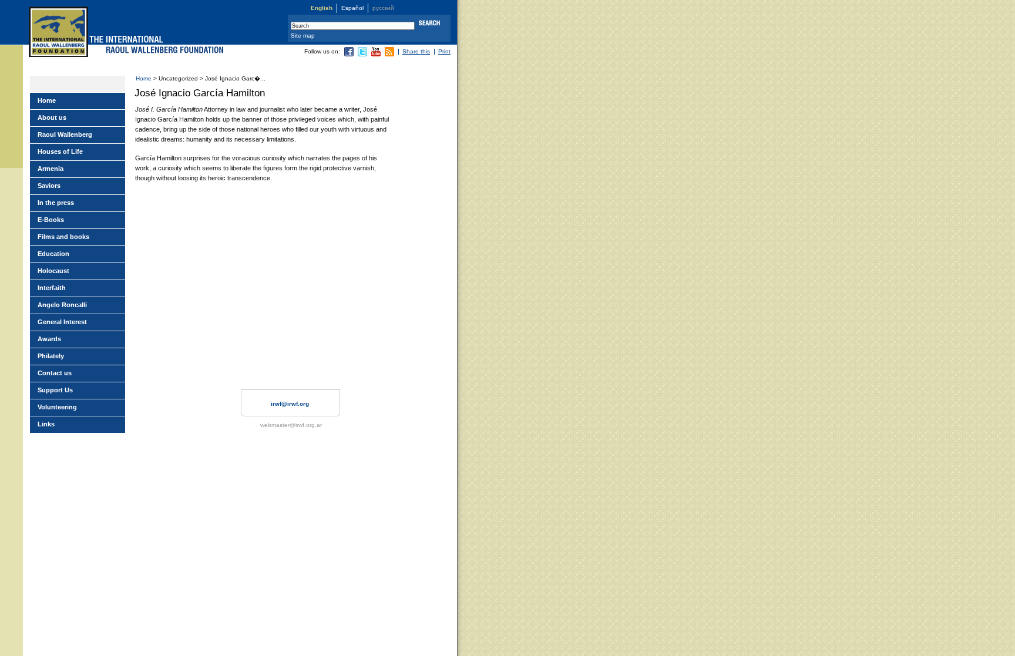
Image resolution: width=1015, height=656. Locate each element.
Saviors (49, 185)
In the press (56, 202)
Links (46, 424)
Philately (51, 355)
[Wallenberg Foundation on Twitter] (362, 54)
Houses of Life (60, 151)
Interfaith (52, 287)
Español (352, 8)
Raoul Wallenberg (65, 134)
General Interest (62, 321)
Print (444, 51)
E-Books (51, 219)
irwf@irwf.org (290, 404)
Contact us (55, 372)
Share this (416, 51)
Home (144, 78)
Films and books (63, 236)
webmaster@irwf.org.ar (291, 425)
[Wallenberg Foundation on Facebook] (349, 54)
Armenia (50, 168)
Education (53, 253)
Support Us (55, 389)
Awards (49, 338)
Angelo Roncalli (62, 304)
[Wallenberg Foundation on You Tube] (376, 54)
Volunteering (57, 407)
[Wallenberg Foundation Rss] (389, 54)
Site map (303, 35)
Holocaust (53, 270)
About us (52, 117)
